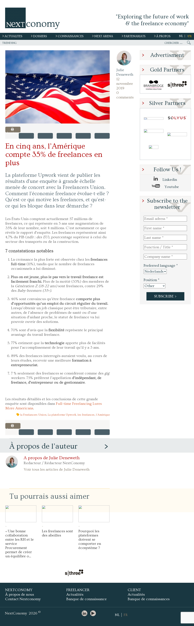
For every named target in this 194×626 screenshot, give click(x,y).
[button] (57, 87)
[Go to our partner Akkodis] (153, 118)
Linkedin (169, 180)
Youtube (171, 187)
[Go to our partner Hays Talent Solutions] (177, 135)
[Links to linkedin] (85, 613)
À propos (163, 36)
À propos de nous (19, 594)
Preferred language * (161, 265)
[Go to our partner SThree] (177, 85)
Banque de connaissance (86, 599)
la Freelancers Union (33, 414)
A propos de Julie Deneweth (52, 457)
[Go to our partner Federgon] (153, 135)
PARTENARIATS (135, 36)
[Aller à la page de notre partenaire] (73, 573)
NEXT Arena (103, 36)
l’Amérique (103, 414)
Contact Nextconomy (23, 599)
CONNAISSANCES (71, 36)
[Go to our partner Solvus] (177, 118)
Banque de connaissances (149, 599)
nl (181, 36)
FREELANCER (78, 590)
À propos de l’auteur (43, 446)
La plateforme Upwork (62, 414)
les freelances (86, 414)
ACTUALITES (13, 36)
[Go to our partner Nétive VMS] (153, 151)
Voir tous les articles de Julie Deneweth (56, 469)
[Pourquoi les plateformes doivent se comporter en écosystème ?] (94, 513)
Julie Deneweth (124, 72)
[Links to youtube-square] (94, 613)
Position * (151, 280)
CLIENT (134, 590)
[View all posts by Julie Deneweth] (124, 58)
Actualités (74, 594)
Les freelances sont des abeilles (57, 533)
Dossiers (40, 36)
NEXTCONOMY (18, 590)
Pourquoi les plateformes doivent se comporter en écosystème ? (89, 539)
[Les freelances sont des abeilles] (57, 513)
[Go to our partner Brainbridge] (153, 85)
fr (190, 36)
